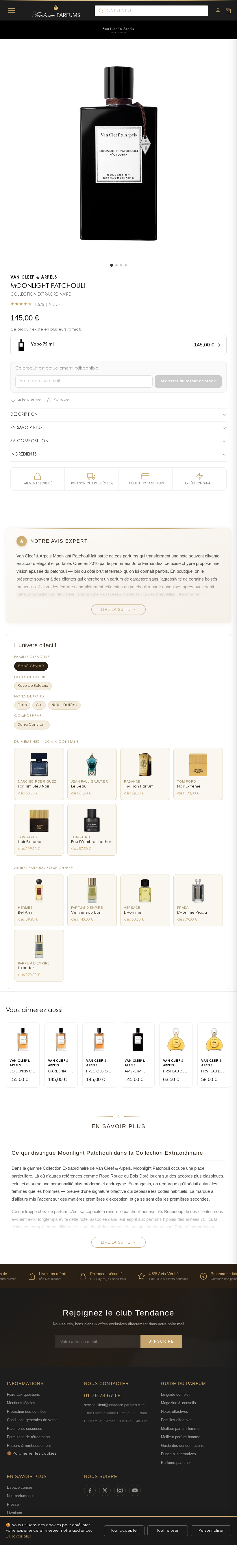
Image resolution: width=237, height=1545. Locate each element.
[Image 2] (116, 265)
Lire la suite (115, 609)
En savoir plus (18, 1536)
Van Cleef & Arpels (33, 278)
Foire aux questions (23, 1394)
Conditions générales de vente (32, 1420)
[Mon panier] (228, 11)
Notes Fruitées (64, 705)
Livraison (14, 1513)
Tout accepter (124, 1531)
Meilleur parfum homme (180, 1437)
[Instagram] (120, 1490)
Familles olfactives (176, 1420)
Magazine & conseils (178, 1403)
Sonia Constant (32, 725)
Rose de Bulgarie (33, 686)
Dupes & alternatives (178, 1454)
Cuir (39, 705)
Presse (13, 1504)
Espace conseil (20, 1487)
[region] (118, 1276)
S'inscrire (161, 1341)
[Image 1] (111, 265)
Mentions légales (21, 1403)
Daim (22, 705)
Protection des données (27, 1411)
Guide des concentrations (182, 1445)
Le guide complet (175, 1394)
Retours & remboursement (29, 1445)
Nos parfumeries (20, 1496)
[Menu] (11, 10)
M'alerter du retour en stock (188, 381)
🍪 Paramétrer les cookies (31, 1454)
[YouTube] (135, 1490)
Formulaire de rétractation (28, 1437)
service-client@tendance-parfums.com (114, 1405)
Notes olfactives (174, 1411)
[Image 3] (121, 265)
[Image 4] (126, 265)
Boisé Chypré (31, 666)
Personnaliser (211, 1531)
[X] (105, 1490)
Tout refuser (167, 1531)
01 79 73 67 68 (102, 1395)
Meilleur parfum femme (180, 1428)
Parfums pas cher (176, 1462)
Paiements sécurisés (24, 1428)
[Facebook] (90, 1490)
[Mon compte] (218, 11)
